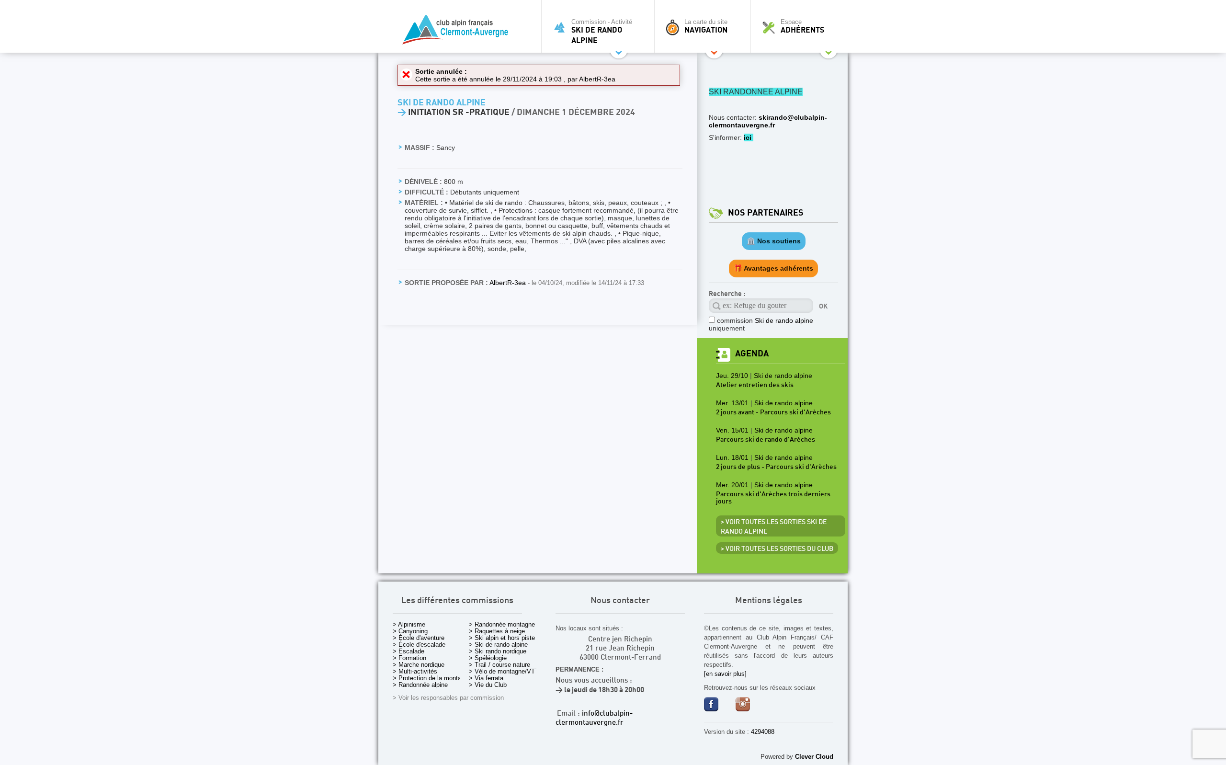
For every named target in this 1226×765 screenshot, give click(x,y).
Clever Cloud (814, 756)
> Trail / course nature (499, 664)
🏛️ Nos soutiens (774, 241)
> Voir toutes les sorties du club (777, 549)
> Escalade (408, 651)
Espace (802, 26)
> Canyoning (410, 631)
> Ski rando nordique (497, 651)
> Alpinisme (409, 624)
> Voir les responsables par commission (448, 697)
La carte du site (705, 26)
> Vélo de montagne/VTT (504, 671)
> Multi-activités (415, 671)
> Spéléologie (488, 658)
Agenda (752, 353)
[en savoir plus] (725, 673)
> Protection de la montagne (432, 678)
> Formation (409, 658)
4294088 (762, 731)
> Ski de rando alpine (498, 644)
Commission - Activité (601, 31)
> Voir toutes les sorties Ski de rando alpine (774, 527)
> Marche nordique (418, 664)
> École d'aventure (418, 637)
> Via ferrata (486, 678)
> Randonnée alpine (420, 684)
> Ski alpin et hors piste (502, 637)
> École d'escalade (419, 644)
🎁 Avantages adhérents (773, 268)
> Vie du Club (488, 684)
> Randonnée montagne (502, 624)
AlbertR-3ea (597, 79)
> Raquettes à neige (497, 631)
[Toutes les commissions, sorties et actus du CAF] (457, 31)
